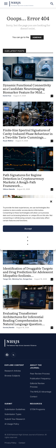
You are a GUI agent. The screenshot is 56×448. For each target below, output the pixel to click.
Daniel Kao (7, 96)
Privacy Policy (10, 443)
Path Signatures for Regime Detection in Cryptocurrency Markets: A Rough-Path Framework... (23, 180)
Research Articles (13, 371)
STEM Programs (37, 409)
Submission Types (13, 414)
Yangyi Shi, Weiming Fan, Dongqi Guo (17, 279)
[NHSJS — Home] (22, 343)
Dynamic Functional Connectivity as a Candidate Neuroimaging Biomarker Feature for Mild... (27, 88)
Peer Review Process (40, 373)
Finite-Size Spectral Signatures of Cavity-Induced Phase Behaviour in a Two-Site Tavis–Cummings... (28, 133)
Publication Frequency (40, 378)
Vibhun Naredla (9, 189)
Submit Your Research (15, 419)
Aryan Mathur (8, 141)
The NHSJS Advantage (40, 392)
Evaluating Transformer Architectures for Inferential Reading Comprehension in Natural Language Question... (24, 318)
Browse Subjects (12, 375)
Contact (33, 396)
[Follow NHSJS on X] (13, 354)
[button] (51, 202)
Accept (28, 228)
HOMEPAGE (37, 37)
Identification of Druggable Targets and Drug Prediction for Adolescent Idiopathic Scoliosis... (28, 272)
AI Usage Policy (12, 424)
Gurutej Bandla (8, 327)
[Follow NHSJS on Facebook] (7, 354)
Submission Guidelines (15, 409)
